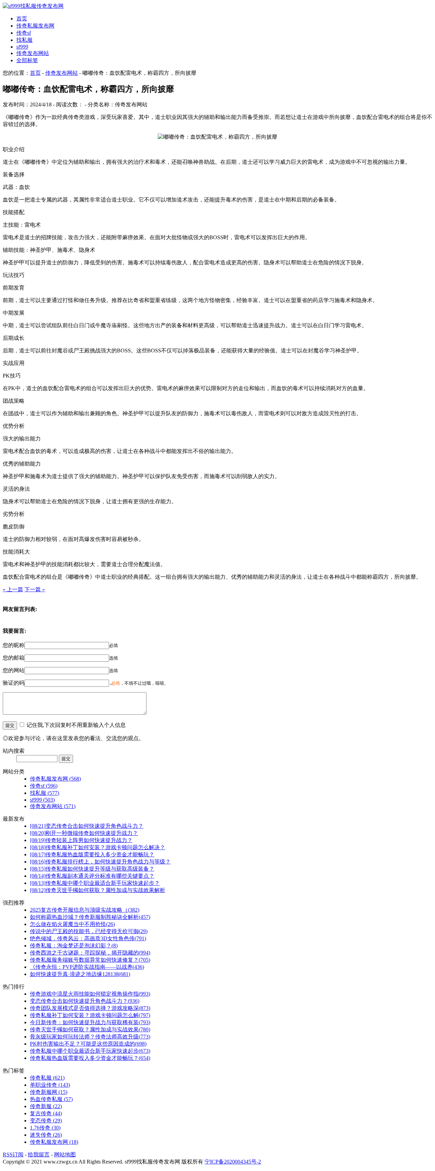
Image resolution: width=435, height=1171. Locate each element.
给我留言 (39, 1154)
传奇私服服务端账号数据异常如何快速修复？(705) (90, 960)
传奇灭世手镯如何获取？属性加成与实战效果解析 (97, 890)
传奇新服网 (48, 1092)
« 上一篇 (13, 589)
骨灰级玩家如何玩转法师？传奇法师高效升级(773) (90, 1036)
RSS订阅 (13, 1154)
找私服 (24, 40)
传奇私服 (47, 1078)
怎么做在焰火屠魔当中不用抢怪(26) (72, 924)
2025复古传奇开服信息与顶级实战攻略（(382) (84, 910)
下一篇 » (34, 589)
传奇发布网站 (32, 53)
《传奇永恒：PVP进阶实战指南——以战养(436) (87, 967)
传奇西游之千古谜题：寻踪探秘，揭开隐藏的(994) (90, 953)
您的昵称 (13, 645)
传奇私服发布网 (35, 26)
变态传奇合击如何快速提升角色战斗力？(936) (84, 1001)
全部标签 (27, 60)
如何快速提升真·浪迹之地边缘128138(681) (80, 974)
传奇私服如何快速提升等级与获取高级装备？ (92, 869)
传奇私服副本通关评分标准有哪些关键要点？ (92, 876)
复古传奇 (46, 1113)
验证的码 (13, 683)
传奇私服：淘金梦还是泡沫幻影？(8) (74, 945)
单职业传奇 (50, 1085)
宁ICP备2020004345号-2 (233, 1162)
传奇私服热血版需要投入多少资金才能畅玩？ (92, 854)
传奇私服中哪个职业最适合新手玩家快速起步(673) (90, 1051)
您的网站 (13, 670)
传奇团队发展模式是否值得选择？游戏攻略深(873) (90, 1008)
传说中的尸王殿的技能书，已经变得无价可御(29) (88, 931)
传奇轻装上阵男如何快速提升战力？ (81, 840)
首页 (21, 18)
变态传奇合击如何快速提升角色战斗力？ (86, 826)
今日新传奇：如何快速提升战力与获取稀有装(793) (90, 1022)
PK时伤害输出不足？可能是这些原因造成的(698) (88, 1044)
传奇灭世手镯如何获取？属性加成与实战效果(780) (90, 1029)
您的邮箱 (13, 658)
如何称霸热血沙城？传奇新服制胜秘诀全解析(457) (90, 917)
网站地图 (65, 1154)
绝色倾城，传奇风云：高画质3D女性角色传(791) (88, 938)
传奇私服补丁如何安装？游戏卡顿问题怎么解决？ (97, 847)
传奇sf (23, 33)
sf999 (22, 47)
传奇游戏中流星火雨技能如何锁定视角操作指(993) (90, 994)
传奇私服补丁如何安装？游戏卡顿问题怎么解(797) (90, 1015)
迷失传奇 (46, 1135)
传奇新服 (46, 1106)
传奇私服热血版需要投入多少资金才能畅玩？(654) (90, 1058)
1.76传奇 (45, 1128)
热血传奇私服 (51, 1099)
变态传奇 (46, 1120)
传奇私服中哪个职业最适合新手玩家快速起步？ (95, 883)
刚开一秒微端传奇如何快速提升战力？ (84, 833)
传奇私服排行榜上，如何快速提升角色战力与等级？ (100, 861)
